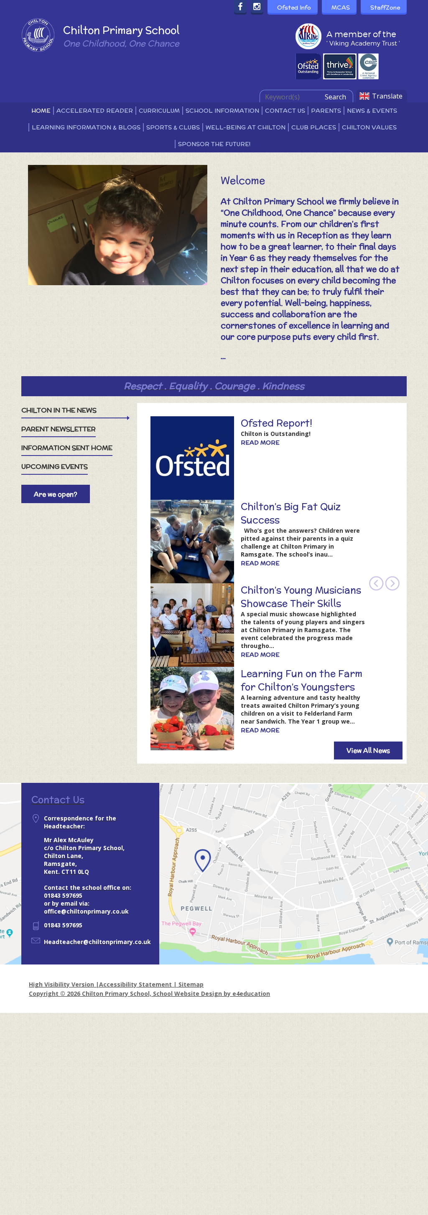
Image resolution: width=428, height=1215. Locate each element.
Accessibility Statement (135, 984)
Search (335, 96)
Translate (387, 96)
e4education (251, 993)
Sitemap (191, 984)
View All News (368, 750)
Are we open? (55, 494)
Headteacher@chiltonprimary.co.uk (97, 942)
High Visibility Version (61, 984)
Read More (260, 442)
